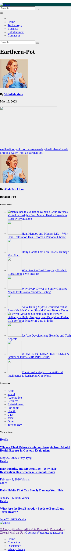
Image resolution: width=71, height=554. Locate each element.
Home (11, 21)
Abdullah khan (13, 94)
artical (11, 394)
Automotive (15, 397)
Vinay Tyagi (25, 457)
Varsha (25, 479)
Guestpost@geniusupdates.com (44, 532)
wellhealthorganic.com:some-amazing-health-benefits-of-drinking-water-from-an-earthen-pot (34, 151)
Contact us (14, 35)
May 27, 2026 (9, 457)
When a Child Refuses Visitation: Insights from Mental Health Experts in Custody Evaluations (35, 448)
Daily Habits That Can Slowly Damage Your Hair (31, 490)
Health (12, 411)
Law (10, 414)
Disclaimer (14, 545)
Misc (10, 418)
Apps (11, 390)
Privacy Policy (16, 549)
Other (11, 421)
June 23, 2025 (9, 519)
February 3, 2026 (10, 479)
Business (13, 28)
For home (13, 407)
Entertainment (16, 32)
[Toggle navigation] (1, 13)
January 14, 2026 (10, 497)
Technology (15, 25)
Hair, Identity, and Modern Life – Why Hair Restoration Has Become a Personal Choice (28, 470)
